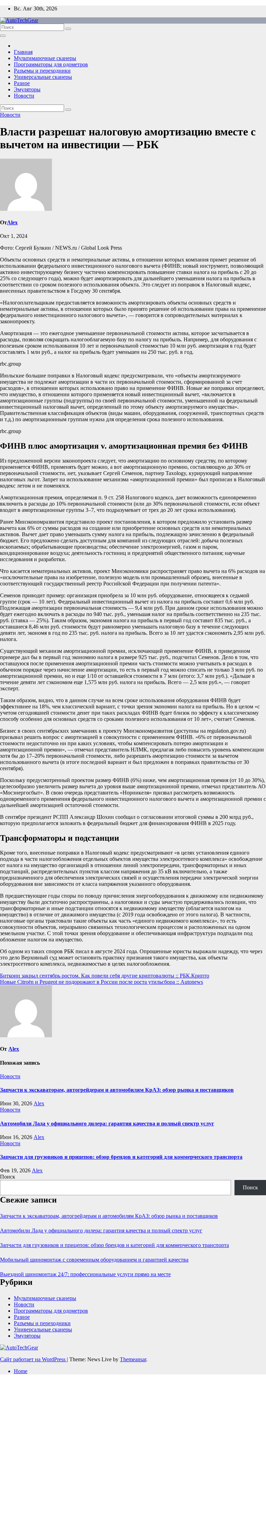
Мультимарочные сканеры (45, 58)
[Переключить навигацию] (3, 36)
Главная (23, 52)
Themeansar (133, 1359)
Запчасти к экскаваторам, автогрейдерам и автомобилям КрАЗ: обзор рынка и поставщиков (117, 1090)
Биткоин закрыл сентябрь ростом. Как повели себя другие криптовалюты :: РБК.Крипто (104, 976)
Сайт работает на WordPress (33, 1359)
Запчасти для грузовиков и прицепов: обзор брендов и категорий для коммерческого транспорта (121, 1157)
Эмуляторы (27, 89)
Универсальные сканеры (43, 77)
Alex (12, 222)
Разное (22, 83)
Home (20, 1371)
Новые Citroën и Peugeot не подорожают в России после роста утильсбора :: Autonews (101, 982)
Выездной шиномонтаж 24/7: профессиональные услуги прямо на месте (85, 1274)
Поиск (7, 1177)
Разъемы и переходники (42, 71)
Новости (24, 96)
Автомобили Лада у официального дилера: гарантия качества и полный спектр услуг (107, 1123)
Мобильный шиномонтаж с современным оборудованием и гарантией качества (94, 1260)
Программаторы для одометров (51, 64)
